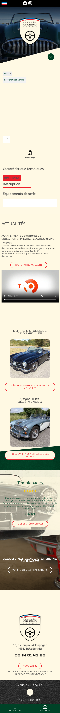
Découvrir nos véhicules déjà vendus (30, 455)
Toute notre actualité (29, 265)
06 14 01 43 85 (30, 655)
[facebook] (25, 4)
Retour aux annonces (14, 80)
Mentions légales (30, 685)
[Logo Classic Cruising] (30, 31)
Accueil (6, 74)
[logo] (30, 628)
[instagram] (30, 4)
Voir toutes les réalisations (30, 570)
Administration (30, 700)
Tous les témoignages (30, 524)
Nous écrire (30, 666)
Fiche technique (11, 178)
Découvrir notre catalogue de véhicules (30, 387)
